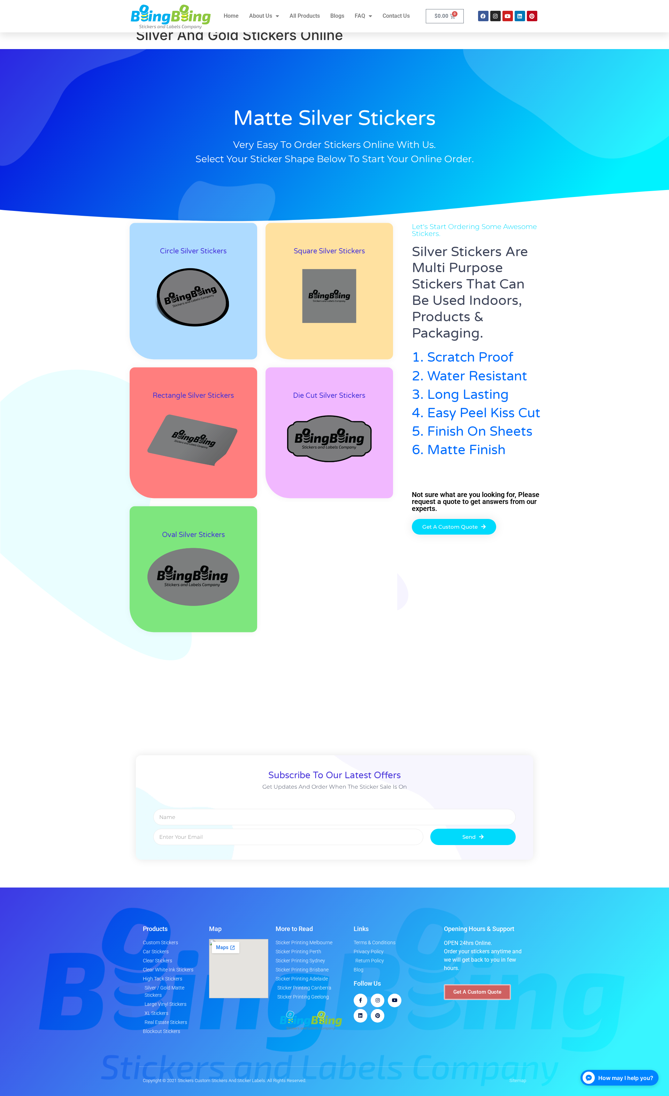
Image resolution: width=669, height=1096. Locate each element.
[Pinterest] (532, 16)
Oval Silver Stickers (193, 535)
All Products (305, 16)
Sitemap (517, 1080)
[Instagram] (495, 16)
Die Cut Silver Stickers (329, 396)
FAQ (360, 16)
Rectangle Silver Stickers (193, 396)
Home (231, 16)
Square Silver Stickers (329, 251)
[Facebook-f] (360, 1000)
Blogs (337, 16)
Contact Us (396, 16)
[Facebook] (483, 16)
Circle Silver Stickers (193, 251)
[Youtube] (507, 16)
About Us (260, 16)
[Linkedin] (520, 16)
